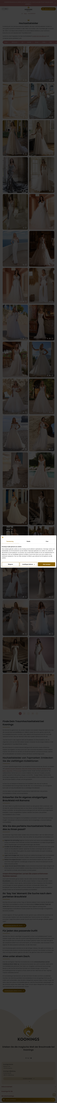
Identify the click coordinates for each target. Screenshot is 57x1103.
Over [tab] (47, 541)
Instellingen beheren (27, 564)
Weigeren (10, 564)
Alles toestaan (46, 564)
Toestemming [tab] (9, 541)
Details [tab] (28, 541)
